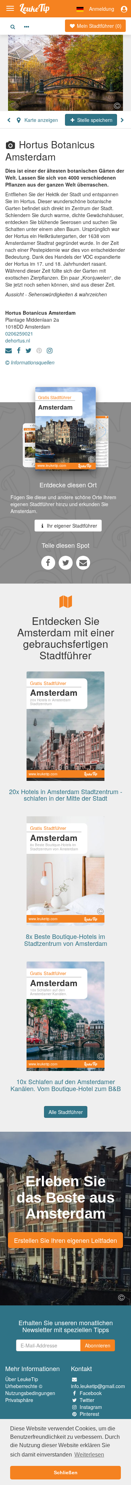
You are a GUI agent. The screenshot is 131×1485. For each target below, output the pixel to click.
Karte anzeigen (40, 119)
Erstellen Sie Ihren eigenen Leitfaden (65, 1240)
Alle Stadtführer (66, 1111)
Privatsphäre (19, 1399)
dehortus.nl (17, 340)
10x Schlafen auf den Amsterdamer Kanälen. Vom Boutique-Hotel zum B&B (65, 1085)
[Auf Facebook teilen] (48, 562)
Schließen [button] (66, 1472)
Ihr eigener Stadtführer (71, 525)
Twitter (87, 1399)
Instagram (91, 1406)
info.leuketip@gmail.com (98, 1386)
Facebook (91, 1392)
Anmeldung (101, 8)
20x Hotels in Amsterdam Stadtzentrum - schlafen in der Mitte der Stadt (65, 795)
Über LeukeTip (21, 1379)
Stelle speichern (94, 119)
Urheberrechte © (23, 1386)
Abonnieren (97, 1345)
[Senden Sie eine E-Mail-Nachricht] (83, 562)
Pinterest (89, 1413)
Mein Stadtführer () (98, 25)
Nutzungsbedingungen (30, 1392)
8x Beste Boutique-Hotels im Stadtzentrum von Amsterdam (65, 940)
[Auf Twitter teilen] (66, 562)
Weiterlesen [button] (89, 1455)
